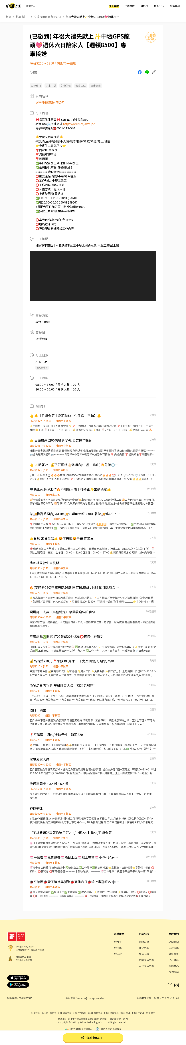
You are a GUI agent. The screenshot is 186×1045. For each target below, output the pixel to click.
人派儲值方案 (146, 966)
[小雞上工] (13, 6)
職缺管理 (144, 942)
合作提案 (174, 972)
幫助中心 (174, 966)
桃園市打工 (22, 17)
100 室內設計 (79, 1012)
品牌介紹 (174, 942)
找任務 (118, 948)
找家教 (118, 954)
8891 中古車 (138, 1012)
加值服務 (144, 954)
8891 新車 (125, 1012)
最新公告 (159, 6)
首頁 (8, 17)
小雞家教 (130, 6)
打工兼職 (114, 6)
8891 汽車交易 (111, 1012)
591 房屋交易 (64, 1012)
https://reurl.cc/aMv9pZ (79, 124)
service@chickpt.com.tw (90, 998)
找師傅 (53, 1012)
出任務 (45, 1012)
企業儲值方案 (146, 960)
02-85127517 (25, 998)
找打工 (118, 942)
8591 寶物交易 (95, 1012)
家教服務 (174, 948)
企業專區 (175, 6)
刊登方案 (144, 948)
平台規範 (174, 960)
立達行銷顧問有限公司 (47, 17)
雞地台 (144, 6)
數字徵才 (150, 1012)
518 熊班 (35, 1012)
